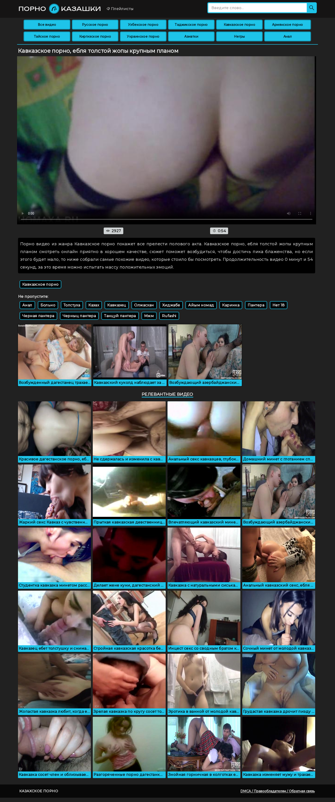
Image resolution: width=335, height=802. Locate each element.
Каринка (231, 305)
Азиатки (191, 36)
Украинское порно (143, 36)
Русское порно (95, 25)
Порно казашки (59, 8)
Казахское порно (38, 791)
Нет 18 (279, 305)
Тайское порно (47, 36)
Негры (239, 36)
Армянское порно (287, 25)
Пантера (256, 305)
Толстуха (72, 305)
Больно (48, 305)
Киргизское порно (95, 36)
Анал (287, 36)
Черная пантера (38, 316)
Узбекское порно (143, 25)
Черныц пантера (79, 316)
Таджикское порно (191, 25)
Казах (93, 305)
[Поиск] (312, 7)
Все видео (47, 25)
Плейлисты (122, 9)
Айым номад (201, 305)
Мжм (149, 316)
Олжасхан (144, 305)
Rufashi (169, 316)
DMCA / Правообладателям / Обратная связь (277, 791)
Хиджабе (171, 305)
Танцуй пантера (120, 316)
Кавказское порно (239, 25)
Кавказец (116, 305)
